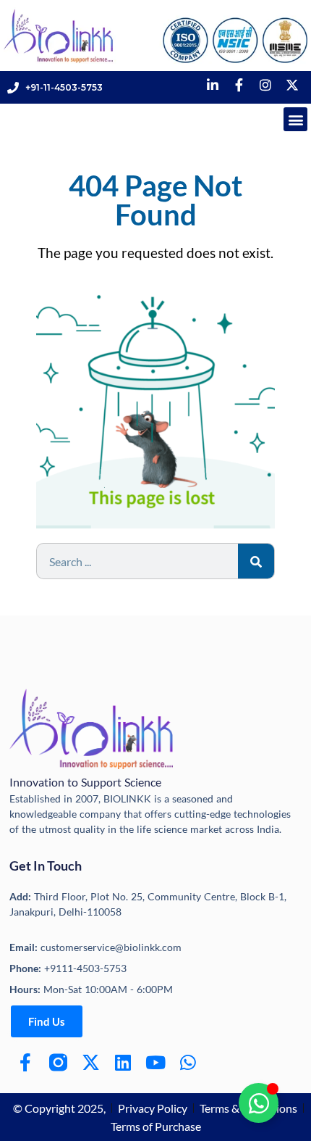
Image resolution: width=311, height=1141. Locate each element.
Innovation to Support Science (85, 782)
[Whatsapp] (188, 1062)
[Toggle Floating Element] (258, 1103)
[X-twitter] (91, 1062)
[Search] (256, 561)
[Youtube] (156, 1062)
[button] (295, 119)
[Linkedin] (123, 1062)
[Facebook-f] (26, 1062)
